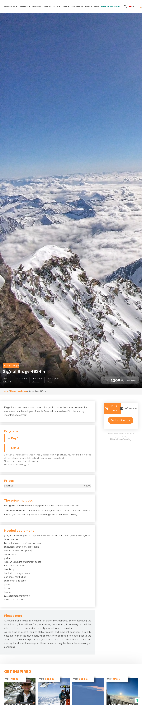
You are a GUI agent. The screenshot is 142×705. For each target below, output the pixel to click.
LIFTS (55, 6)
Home (5, 391)
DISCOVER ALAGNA (40, 6)
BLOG (96, 6)
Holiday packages (18, 391)
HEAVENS (24, 6)
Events (88, 6)
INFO (65, 6)
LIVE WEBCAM (77, 6)
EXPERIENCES (9, 6)
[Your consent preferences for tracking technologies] (137, 700)
